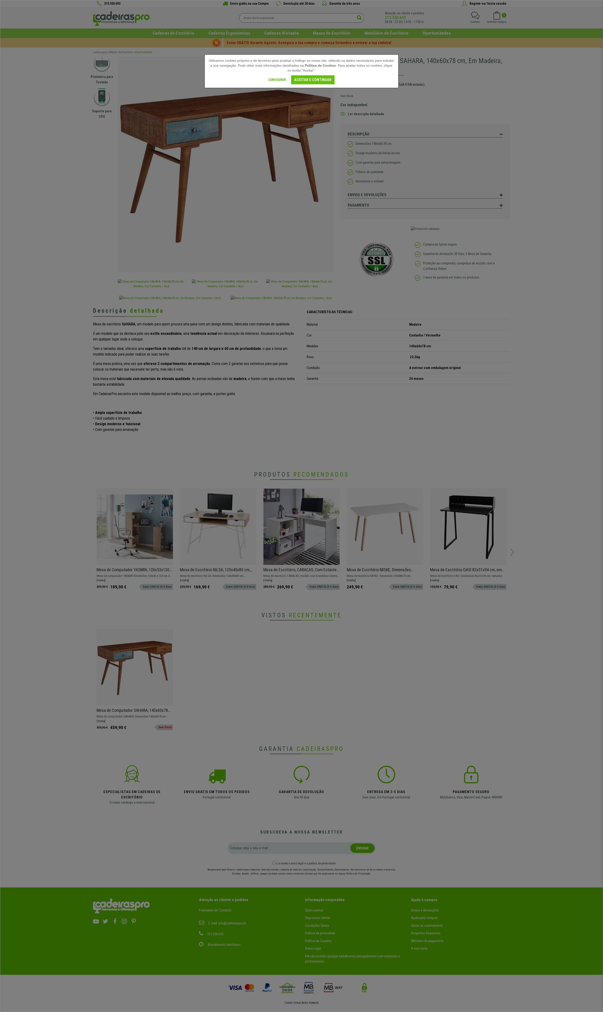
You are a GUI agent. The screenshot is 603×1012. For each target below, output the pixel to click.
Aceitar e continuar (312, 79)
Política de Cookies (320, 65)
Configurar (277, 79)
